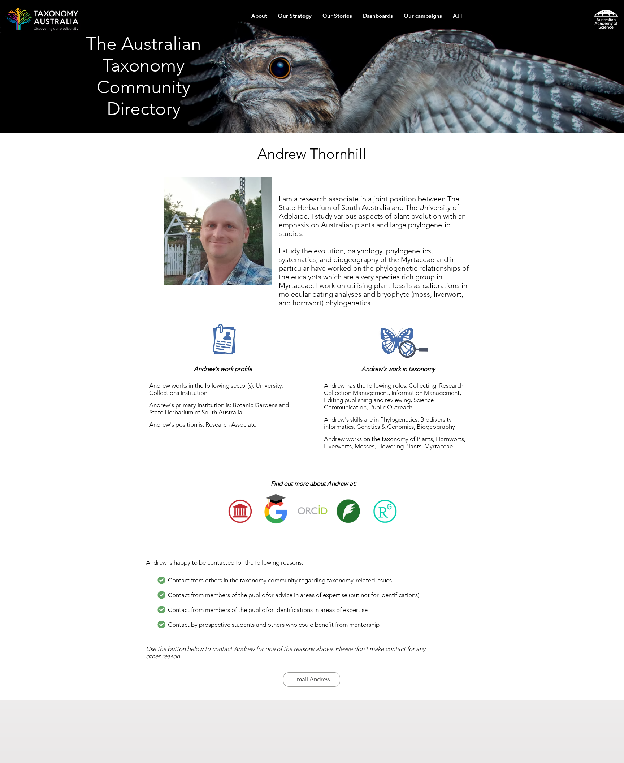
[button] (259, 18)
